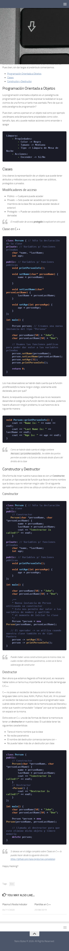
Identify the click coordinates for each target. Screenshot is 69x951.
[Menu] (65, 4)
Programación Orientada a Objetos (24, 73)
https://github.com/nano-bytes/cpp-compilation (32, 859)
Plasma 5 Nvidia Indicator (14, 904)
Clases (10, 77)
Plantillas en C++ (42, 904)
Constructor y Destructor (19, 81)
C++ (12, 884)
